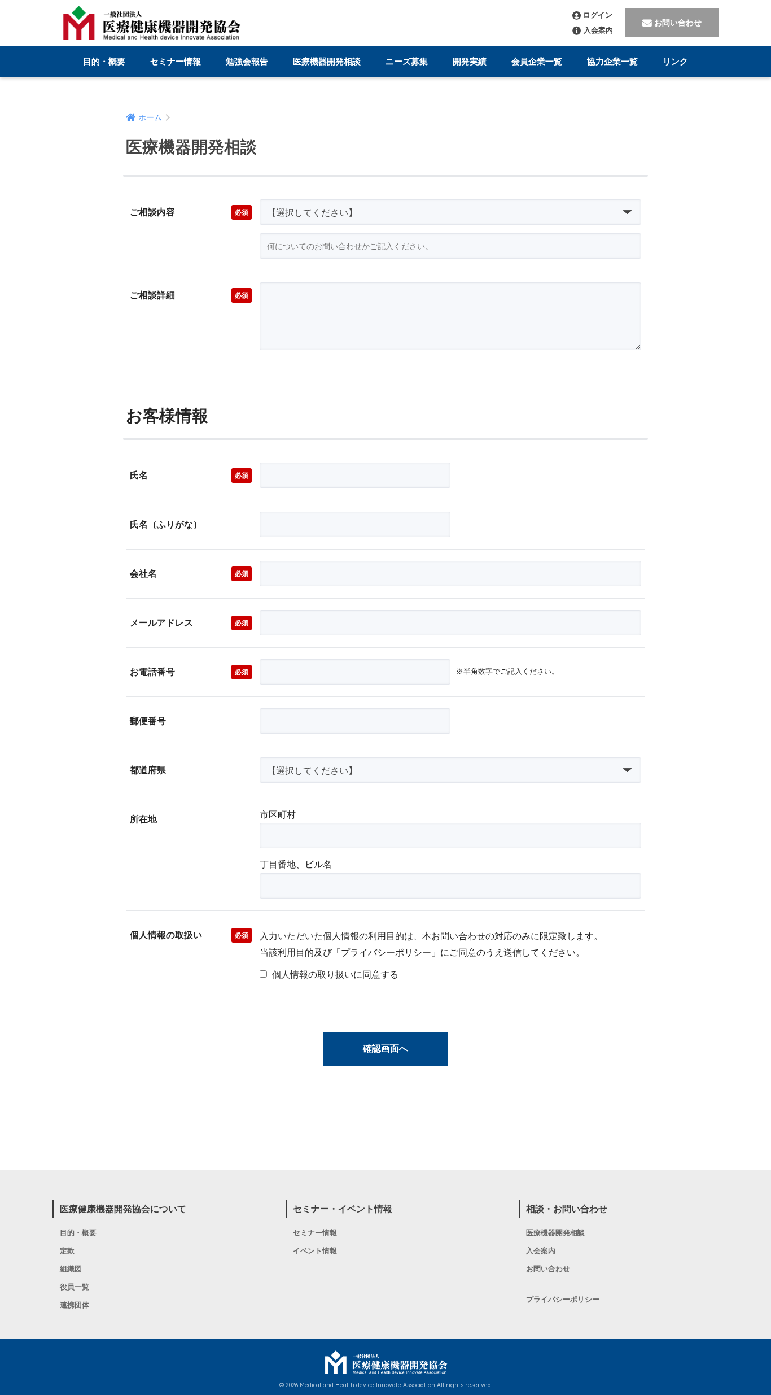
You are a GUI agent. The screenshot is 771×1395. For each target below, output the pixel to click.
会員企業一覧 (536, 61)
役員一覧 (74, 1287)
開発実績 (470, 61)
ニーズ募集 (407, 61)
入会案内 (598, 30)
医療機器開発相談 (327, 61)
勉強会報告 (247, 61)
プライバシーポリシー (562, 1300)
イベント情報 (315, 1251)
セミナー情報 (175, 61)
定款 (67, 1251)
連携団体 (74, 1305)
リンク (675, 61)
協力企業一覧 (612, 61)
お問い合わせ (678, 22)
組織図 (71, 1269)
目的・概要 (104, 61)
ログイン (597, 15)
